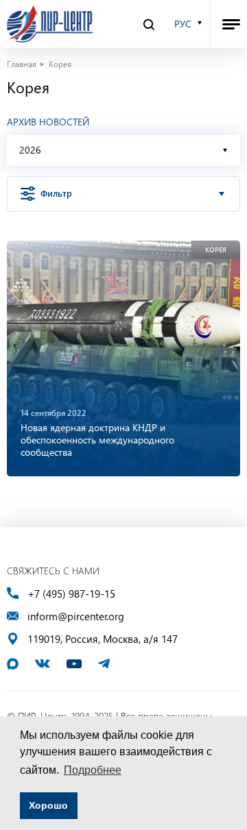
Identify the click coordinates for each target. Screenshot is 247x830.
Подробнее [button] (92, 770)
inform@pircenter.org (75, 616)
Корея (215, 249)
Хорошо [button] (48, 805)
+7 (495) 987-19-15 (71, 593)
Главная (21, 63)
